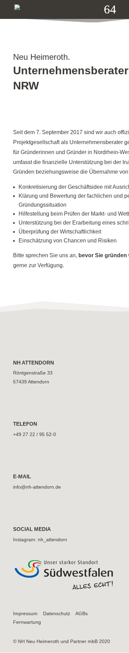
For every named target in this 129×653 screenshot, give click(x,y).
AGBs (81, 613)
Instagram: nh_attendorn (40, 539)
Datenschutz (56, 613)
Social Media (32, 529)
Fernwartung (27, 622)
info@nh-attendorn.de (37, 487)
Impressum (25, 613)
